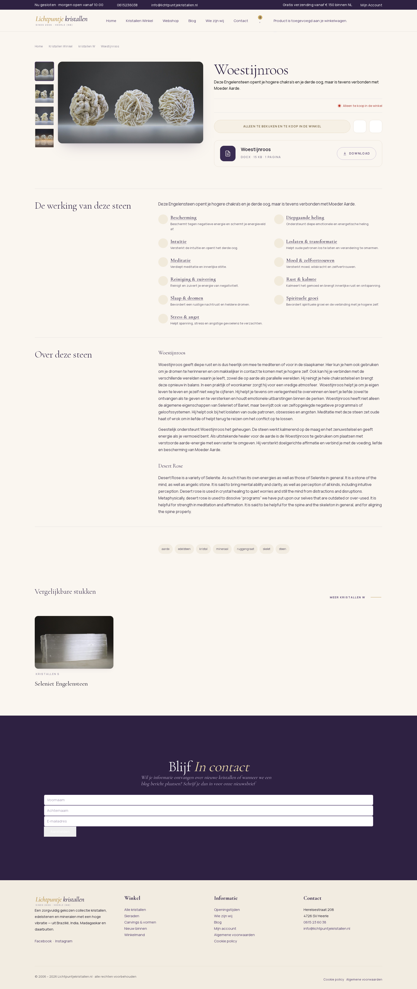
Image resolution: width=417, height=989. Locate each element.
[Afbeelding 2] (44, 93)
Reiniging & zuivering (193, 279)
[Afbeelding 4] (44, 138)
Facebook (43, 941)
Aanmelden (60, 831)
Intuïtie (178, 241)
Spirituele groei (302, 298)
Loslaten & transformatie (311, 241)
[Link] (267, 20)
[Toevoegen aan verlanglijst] (359, 126)
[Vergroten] (194, 136)
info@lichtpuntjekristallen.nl (327, 928)
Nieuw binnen (135, 928)
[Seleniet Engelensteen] (74, 642)
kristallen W (86, 46)
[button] (130, 102)
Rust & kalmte (301, 279)
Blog (218, 922)
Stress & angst (184, 317)
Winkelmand (134, 934)
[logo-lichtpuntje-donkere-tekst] (62, 20)
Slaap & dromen (186, 298)
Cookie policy (225, 941)
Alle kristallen (135, 909)
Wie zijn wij (223, 915)
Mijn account (225, 928)
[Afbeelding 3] (44, 115)
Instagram (63, 941)
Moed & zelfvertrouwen (310, 260)
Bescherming (183, 217)
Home (39, 46)
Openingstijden (227, 909)
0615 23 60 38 (315, 922)
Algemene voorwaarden (234, 934)
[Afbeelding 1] (44, 71)
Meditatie (180, 260)
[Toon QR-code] (375, 126)
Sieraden (131, 915)
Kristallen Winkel (61, 46)
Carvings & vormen (140, 922)
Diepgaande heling (305, 217)
